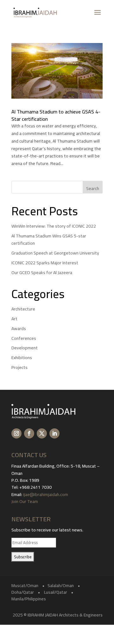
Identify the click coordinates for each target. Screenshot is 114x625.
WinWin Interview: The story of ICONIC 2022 (53, 226)
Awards (18, 328)
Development (24, 348)
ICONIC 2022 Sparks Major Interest (44, 263)
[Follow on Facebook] (29, 433)
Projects (19, 367)
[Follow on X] (42, 433)
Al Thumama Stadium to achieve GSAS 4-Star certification (55, 115)
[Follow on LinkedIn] (54, 433)
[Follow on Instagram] (16, 433)
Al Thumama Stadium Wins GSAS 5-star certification (48, 240)
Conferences (23, 338)
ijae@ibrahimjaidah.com (45, 494)
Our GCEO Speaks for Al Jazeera (41, 272)
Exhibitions (21, 357)
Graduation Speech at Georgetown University (55, 253)
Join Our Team (25, 501)
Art (14, 319)
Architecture (23, 309)
